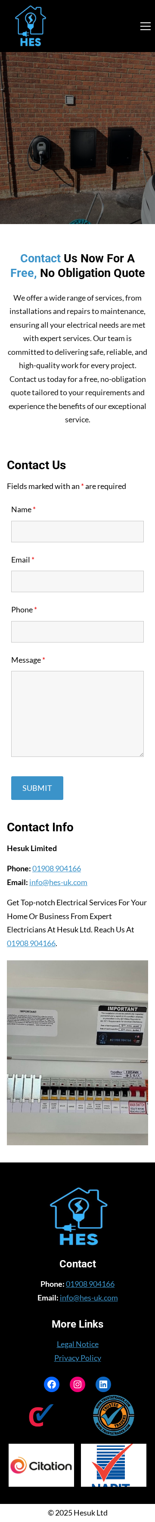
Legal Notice (78, 1344)
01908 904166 (56, 868)
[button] (145, 26)
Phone (24, 609)
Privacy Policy (77, 1357)
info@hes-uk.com (58, 882)
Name (23, 509)
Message (28, 659)
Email (22, 559)
